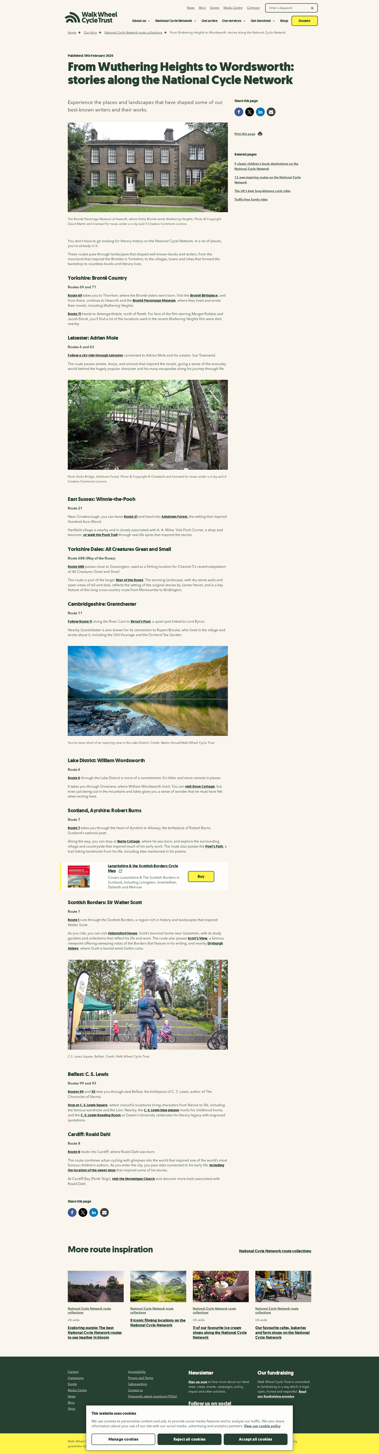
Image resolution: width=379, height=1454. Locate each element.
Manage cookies (123, 1439)
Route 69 (75, 295)
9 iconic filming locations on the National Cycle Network (157, 1323)
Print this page (244, 134)
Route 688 (76, 566)
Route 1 (73, 920)
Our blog (90, 32)
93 (93, 1091)
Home (72, 32)
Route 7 (74, 828)
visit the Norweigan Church (133, 1178)
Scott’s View (197, 938)
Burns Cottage (128, 841)
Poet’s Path (214, 846)
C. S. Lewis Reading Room (101, 1115)
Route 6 (74, 778)
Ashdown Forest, (174, 516)
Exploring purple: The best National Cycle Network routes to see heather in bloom (95, 1332)
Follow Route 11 (80, 621)
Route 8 (74, 1151)
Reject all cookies (189, 1439)
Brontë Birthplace (204, 295)
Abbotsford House (122, 933)
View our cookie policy (262, 1426)
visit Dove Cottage (200, 786)
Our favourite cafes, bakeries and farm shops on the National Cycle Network (282, 1332)
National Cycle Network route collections (133, 32)
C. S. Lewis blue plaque (161, 1110)
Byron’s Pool (140, 621)
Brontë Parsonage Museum (154, 300)
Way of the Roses (129, 580)
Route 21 (131, 516)
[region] (189, 1429)
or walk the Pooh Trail (100, 534)
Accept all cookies (255, 1439)
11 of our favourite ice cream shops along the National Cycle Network (220, 1332)
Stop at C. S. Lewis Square (87, 1105)
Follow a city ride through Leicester (95, 355)
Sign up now (197, 1382)
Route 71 (74, 314)
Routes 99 (76, 1091)
